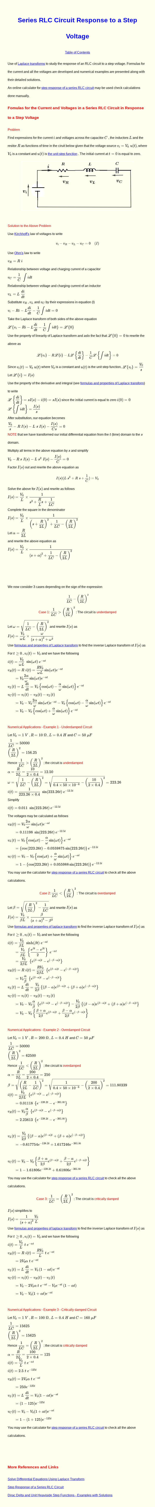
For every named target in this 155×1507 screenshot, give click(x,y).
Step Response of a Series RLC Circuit (36, 1487)
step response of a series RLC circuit (67, 88)
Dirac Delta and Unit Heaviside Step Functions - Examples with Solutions (60, 1495)
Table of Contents (77, 52)
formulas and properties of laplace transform (45, 926)
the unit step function (62, 154)
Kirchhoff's (21, 234)
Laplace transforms (31, 63)
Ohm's (18, 253)
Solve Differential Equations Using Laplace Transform (46, 1479)
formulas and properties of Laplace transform (112, 383)
